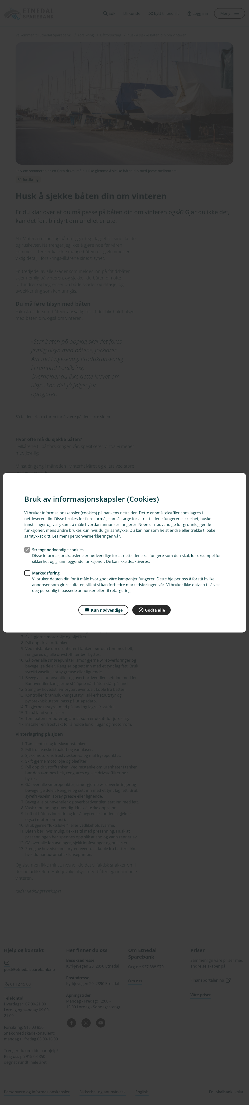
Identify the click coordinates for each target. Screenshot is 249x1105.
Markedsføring (46, 572)
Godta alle (155, 610)
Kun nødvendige (107, 610)
